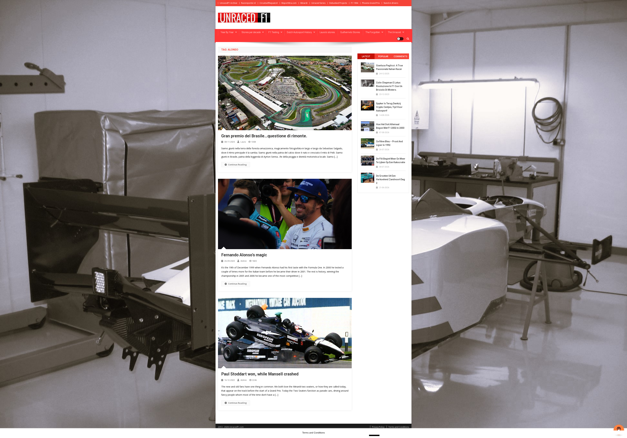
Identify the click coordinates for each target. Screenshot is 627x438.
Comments (400, 56)
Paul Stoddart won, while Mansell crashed (259, 374)
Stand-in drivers (391, 3)
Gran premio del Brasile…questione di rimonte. (264, 136)
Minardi (303, 3)
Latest (366, 56)
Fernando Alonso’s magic (244, 255)
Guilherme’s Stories (350, 32)
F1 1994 (354, 3)
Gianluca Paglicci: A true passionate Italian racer (389, 67)
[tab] (366, 56)
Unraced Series (318, 3)
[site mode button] (400, 38)
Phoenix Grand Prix (371, 3)
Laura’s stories (327, 32)
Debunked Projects (338, 3)
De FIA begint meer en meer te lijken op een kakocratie (390, 160)
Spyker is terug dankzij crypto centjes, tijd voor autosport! (389, 107)
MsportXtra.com (289, 3)
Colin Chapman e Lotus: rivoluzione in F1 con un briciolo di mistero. (389, 86)
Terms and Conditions (398, 427)
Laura (243, 142)
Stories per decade (251, 32)
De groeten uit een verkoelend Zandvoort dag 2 (390, 179)
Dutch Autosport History (299, 32)
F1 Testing (273, 32)
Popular (383, 56)
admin (244, 261)
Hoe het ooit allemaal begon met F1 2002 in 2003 (390, 126)
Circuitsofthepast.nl (269, 3)
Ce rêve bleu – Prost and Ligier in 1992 (389, 143)
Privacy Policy (378, 427)
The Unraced (394, 32)
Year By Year (227, 32)
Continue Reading (237, 164)
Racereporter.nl (248, 3)
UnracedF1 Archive (228, 3)
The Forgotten (372, 32)
